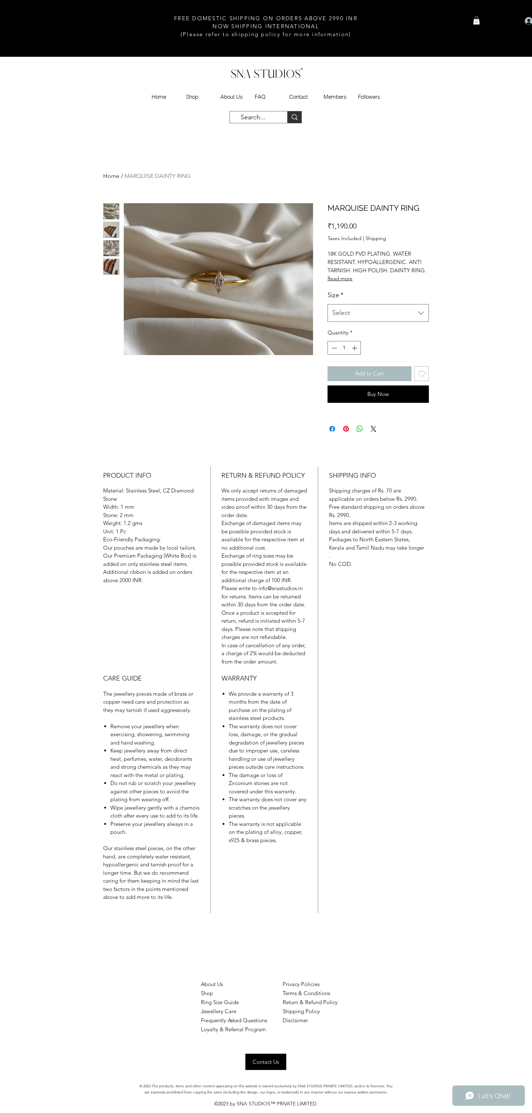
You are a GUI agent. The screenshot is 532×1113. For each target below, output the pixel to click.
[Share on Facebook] (332, 429)
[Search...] (294, 117)
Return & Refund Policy (310, 1002)
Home (111, 175)
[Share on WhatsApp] (359, 429)
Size (335, 295)
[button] (476, 20)
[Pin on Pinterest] (346, 429)
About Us (212, 984)
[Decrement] (333, 348)
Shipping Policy (301, 1011)
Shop (207, 993)
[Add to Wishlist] (421, 373)
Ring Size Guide (220, 1002)
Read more (340, 278)
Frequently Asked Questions (234, 1020)
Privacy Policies (301, 984)
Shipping (376, 238)
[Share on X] (373, 429)
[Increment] (355, 348)
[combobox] (378, 313)
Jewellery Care (218, 1011)
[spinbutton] (344, 348)
